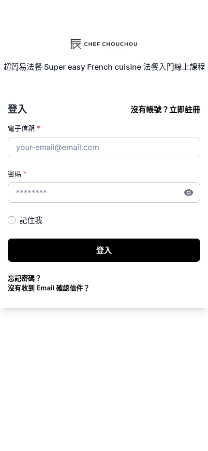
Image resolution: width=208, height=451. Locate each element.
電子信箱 (24, 128)
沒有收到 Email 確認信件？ (49, 288)
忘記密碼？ (25, 278)
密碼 (17, 173)
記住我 (31, 220)
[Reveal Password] (188, 192)
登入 (104, 250)
